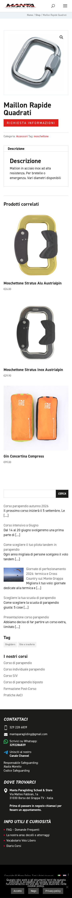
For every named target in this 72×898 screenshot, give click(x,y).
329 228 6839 (18, 727)
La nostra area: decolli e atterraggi (28, 835)
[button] (61, 37)
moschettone (41, 136)
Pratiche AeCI (13, 695)
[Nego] (67, 887)
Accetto (18, 891)
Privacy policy (53, 891)
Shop (37, 15)
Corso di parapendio (18, 663)
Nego (33, 891)
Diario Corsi (13, 846)
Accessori (22, 136)
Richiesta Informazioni (31, 123)
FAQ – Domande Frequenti (22, 830)
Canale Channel (19, 756)
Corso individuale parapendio (24, 669)
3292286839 (18, 745)
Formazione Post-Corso (20, 688)
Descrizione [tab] (16, 148)
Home (30, 15)
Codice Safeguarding (17, 771)
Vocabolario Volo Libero (21, 841)
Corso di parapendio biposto (23, 682)
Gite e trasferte (27, 644)
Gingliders (10, 644)
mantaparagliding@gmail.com (28, 734)
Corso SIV (11, 675)
